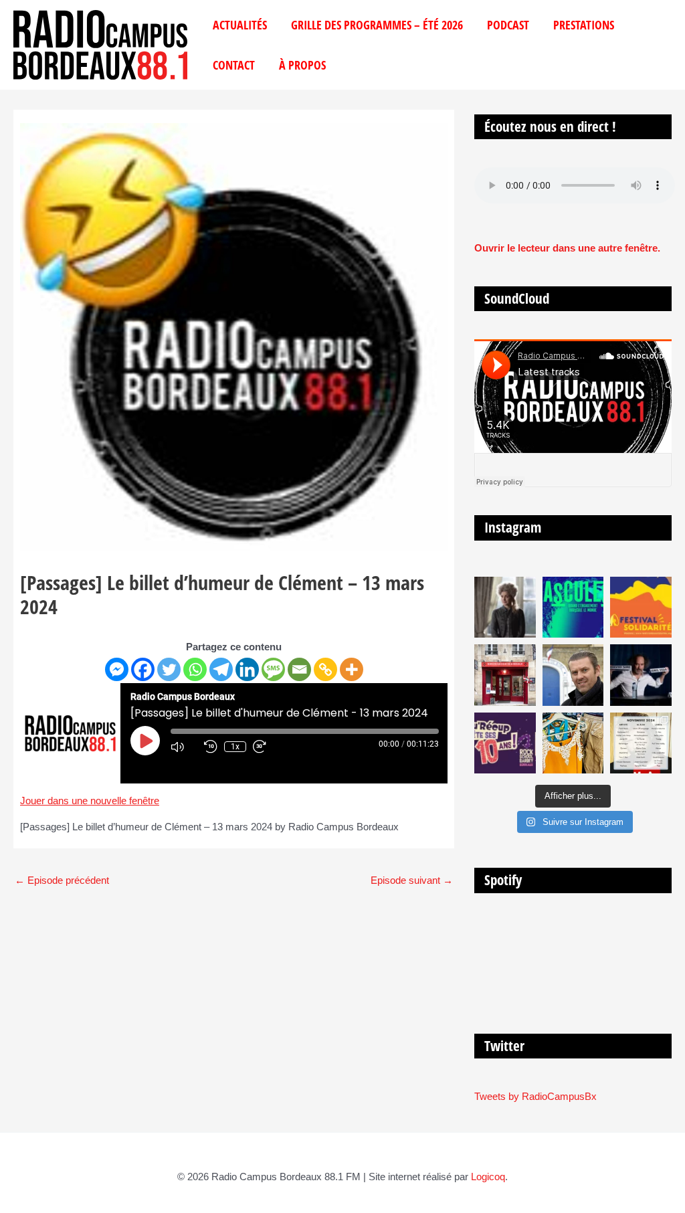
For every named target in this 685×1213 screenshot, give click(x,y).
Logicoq (488, 1176)
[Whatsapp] (195, 669)
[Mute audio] (184, 746)
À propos (302, 65)
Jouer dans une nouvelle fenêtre (89, 800)
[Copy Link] (325, 669)
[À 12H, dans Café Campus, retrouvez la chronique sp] (573, 675)
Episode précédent (62, 880)
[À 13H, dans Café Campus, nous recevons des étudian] (573, 743)
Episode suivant (412, 880)
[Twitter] (169, 669)
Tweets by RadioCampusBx (535, 1096)
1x (235, 746)
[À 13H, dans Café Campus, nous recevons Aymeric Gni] (505, 675)
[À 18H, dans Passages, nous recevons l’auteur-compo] (641, 675)
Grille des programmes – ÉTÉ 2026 (377, 25)
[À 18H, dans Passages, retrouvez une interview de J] (505, 607)
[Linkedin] (247, 669)
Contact (234, 65)
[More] (351, 669)
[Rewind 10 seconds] (210, 746)
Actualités (240, 25)
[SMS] (273, 669)
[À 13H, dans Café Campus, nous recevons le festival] (573, 607)
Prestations (583, 25)
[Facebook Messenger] (116, 669)
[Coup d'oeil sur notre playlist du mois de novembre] (641, 743)
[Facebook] (143, 669)
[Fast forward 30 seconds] (266, 746)
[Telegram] (221, 669)
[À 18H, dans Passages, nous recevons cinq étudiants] (641, 607)
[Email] (299, 669)
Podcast (508, 25)
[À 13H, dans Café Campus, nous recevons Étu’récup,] (505, 743)
